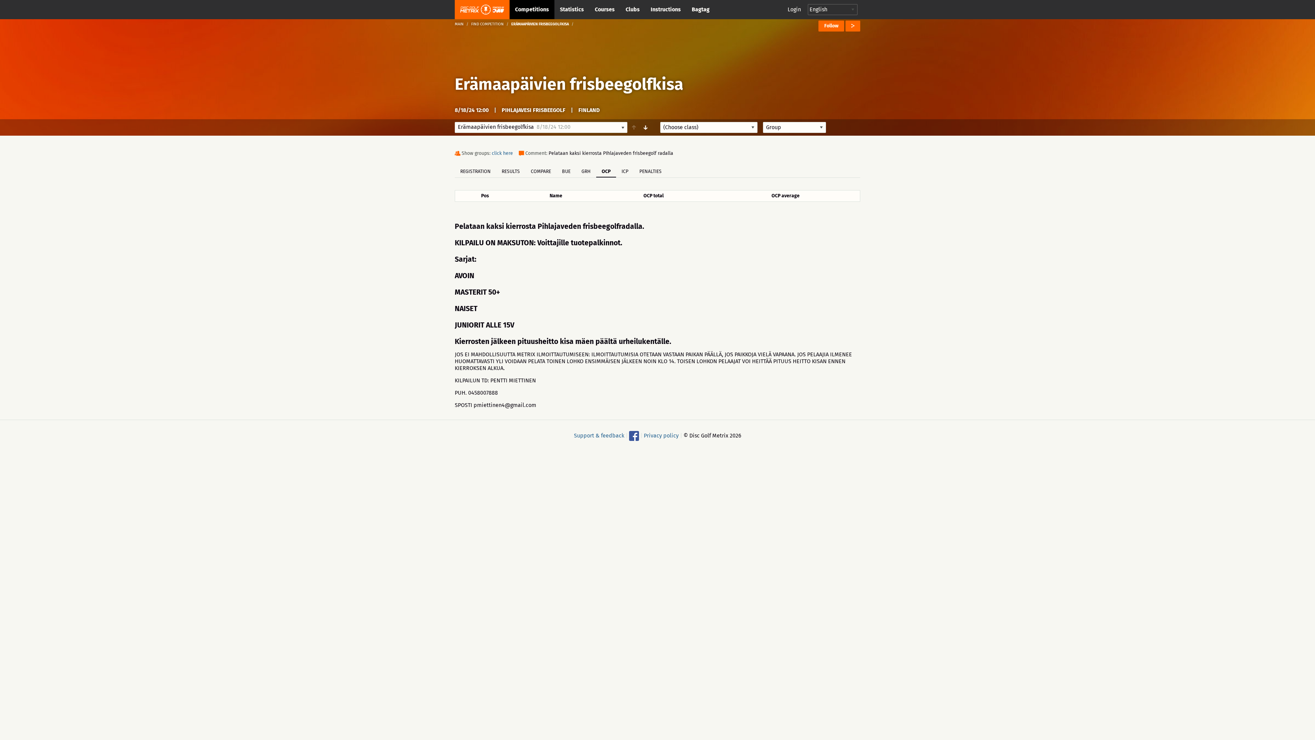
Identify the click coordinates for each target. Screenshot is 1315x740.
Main (459, 24)
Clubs (633, 9)
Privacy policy (661, 435)
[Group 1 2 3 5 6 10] (794, 127)
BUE (566, 171)
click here (502, 153)
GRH (586, 171)
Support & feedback (599, 435)
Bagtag (701, 9)
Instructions (666, 9)
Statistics (572, 9)
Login (794, 9)
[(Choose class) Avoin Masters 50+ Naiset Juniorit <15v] (708, 127)
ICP (625, 171)
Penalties (650, 171)
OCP (606, 171)
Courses (605, 9)
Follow (831, 26)
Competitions (532, 9)
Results (511, 171)
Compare (541, 171)
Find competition (487, 24)
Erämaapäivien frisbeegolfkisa (569, 84)
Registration (475, 171)
